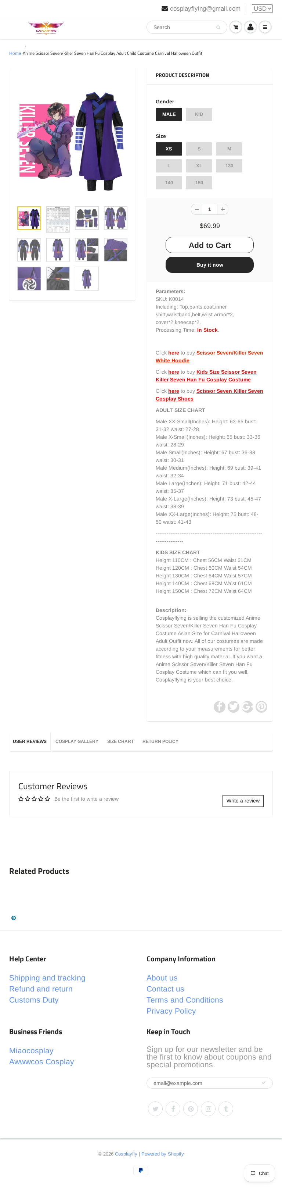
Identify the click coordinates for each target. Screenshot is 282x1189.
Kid (199, 114)
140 (169, 182)
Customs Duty (34, 1000)
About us (162, 977)
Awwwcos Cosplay (41, 1061)
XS (169, 149)
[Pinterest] (190, 1108)
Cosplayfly (126, 1154)
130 (229, 165)
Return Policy (160, 741)
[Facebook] (173, 1108)
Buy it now (209, 265)
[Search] (218, 27)
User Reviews (30, 741)
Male (169, 114)
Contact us (165, 989)
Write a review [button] (243, 801)
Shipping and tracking (47, 977)
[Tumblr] (225, 1108)
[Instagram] (208, 1108)
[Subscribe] (263, 1083)
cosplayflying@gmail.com (205, 8)
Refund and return (41, 989)
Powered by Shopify (162, 1154)
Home (15, 53)
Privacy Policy (171, 1011)
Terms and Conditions (185, 1000)
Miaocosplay (31, 1050)
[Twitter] (155, 1108)
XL (199, 165)
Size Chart (120, 741)
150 (199, 182)
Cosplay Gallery (76, 741)
